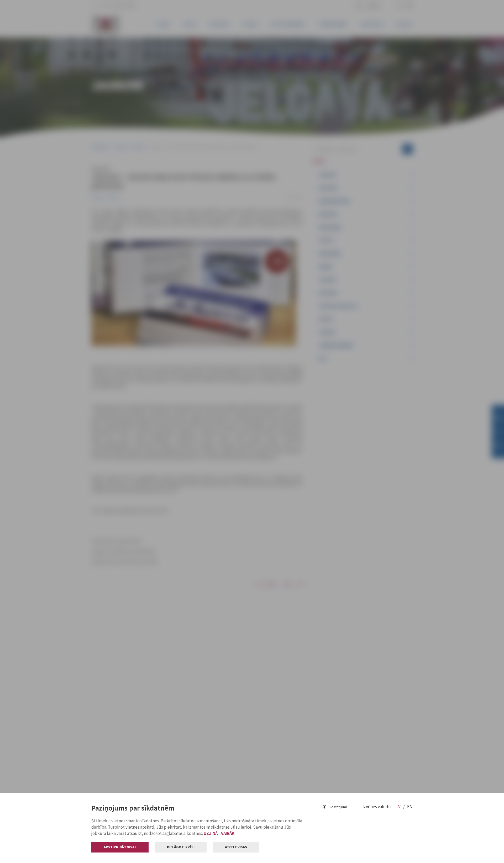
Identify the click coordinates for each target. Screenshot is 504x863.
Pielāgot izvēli (181, 847)
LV (398, 806)
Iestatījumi (338, 806)
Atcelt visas (236, 847)
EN (410, 806)
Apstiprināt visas (120, 847)
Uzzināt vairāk (219, 833)
